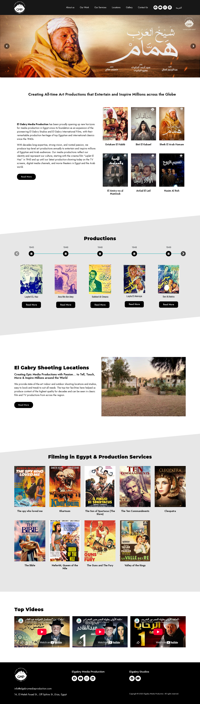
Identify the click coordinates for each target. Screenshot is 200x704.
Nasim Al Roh (171, 191)
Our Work (84, 7)
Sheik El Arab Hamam (172, 144)
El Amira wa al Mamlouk (115, 192)
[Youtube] (160, 7)
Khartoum (64, 511)
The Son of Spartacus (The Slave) (100, 512)
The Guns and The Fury (100, 565)
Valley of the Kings (135, 565)
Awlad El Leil (143, 191)
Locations (116, 7)
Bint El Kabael (143, 144)
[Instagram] (165, 7)
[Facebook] (155, 7)
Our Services (100, 7)
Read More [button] (31, 304)
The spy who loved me (30, 511)
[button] (26, 177)
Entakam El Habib (115, 144)
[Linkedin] (170, 7)
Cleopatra (170, 511)
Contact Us (143, 7)
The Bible (29, 565)
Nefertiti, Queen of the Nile (65, 567)
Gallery (129, 7)
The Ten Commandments (135, 511)
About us (70, 7)
